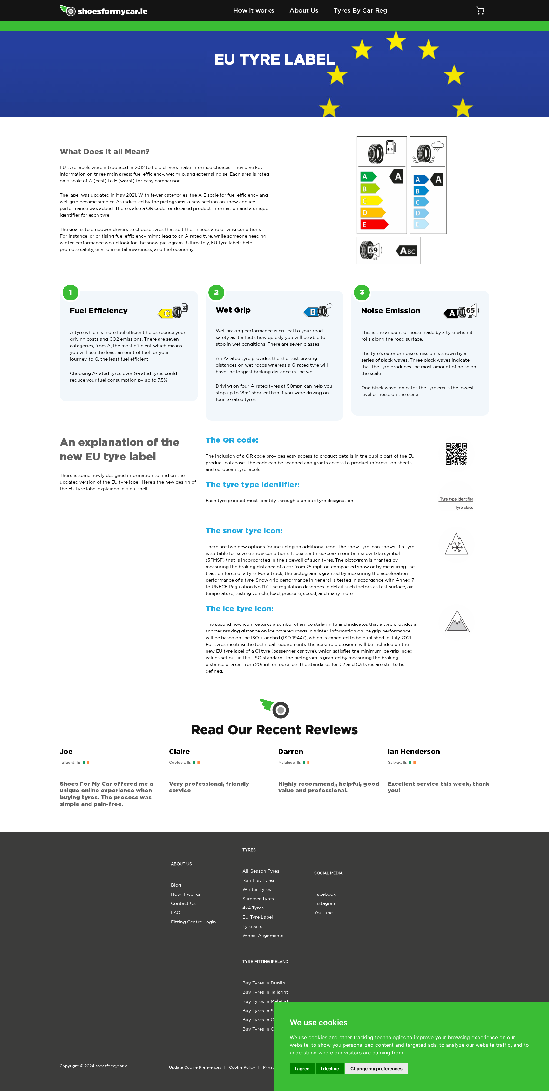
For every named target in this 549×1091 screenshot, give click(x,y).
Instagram (325, 903)
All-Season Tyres (260, 871)
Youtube (323, 912)
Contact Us (183, 903)
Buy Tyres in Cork (261, 1029)
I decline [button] (330, 1068)
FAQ (175, 912)
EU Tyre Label (257, 917)
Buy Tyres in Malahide (266, 1001)
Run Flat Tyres (258, 880)
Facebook (325, 894)
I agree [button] (302, 1068)
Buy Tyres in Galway (264, 1020)
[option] (110, 777)
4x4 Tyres (253, 908)
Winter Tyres (256, 889)
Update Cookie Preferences (195, 1067)
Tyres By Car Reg (360, 10)
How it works (253, 10)
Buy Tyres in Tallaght (265, 992)
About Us (303, 10)
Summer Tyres (258, 898)
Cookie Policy (242, 1067)
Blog (176, 885)
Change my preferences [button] (376, 1068)
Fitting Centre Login (193, 922)
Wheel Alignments (262, 935)
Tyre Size (252, 926)
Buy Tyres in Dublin (263, 983)
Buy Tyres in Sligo (262, 1010)
